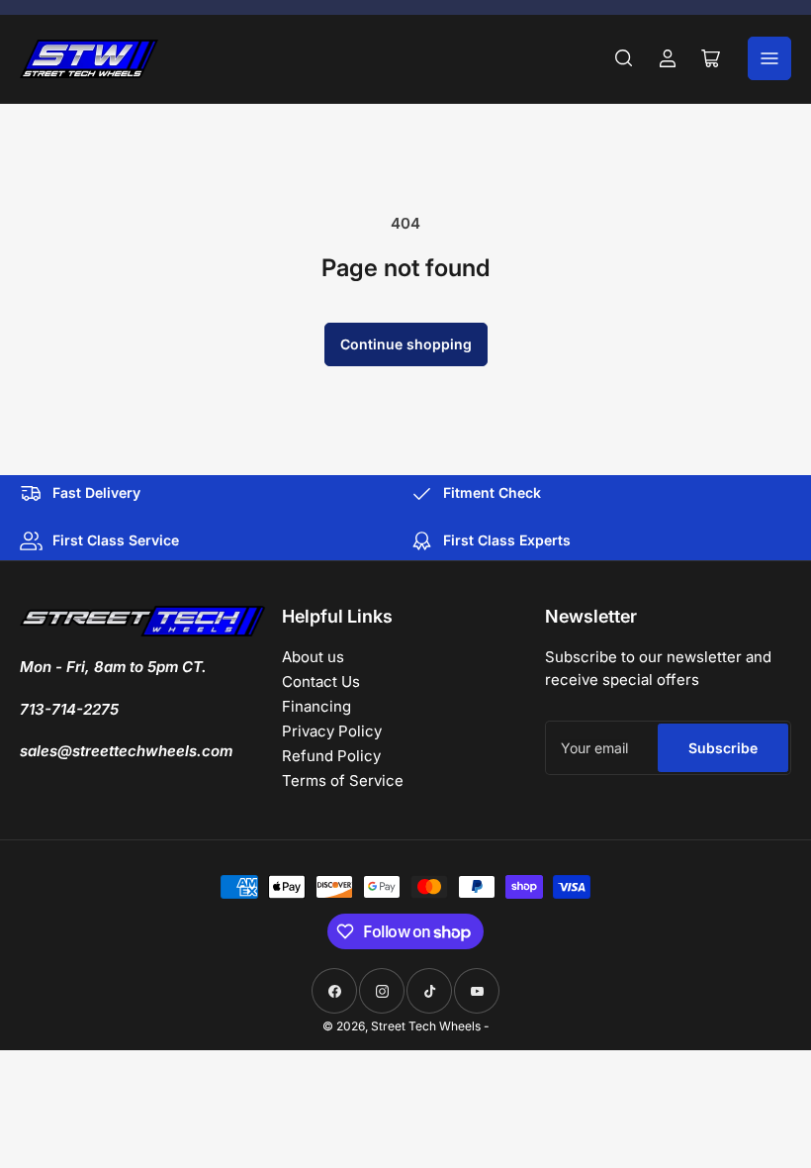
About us (313, 656)
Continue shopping (406, 344)
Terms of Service (343, 780)
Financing (316, 706)
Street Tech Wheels (426, 1026)
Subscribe (723, 747)
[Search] (624, 58)
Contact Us (321, 681)
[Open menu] (769, 58)
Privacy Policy (332, 731)
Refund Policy (331, 755)
